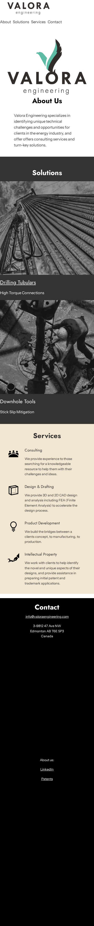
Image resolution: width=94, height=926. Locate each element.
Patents (47, 779)
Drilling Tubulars (18, 282)
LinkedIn (47, 769)
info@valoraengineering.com (47, 617)
